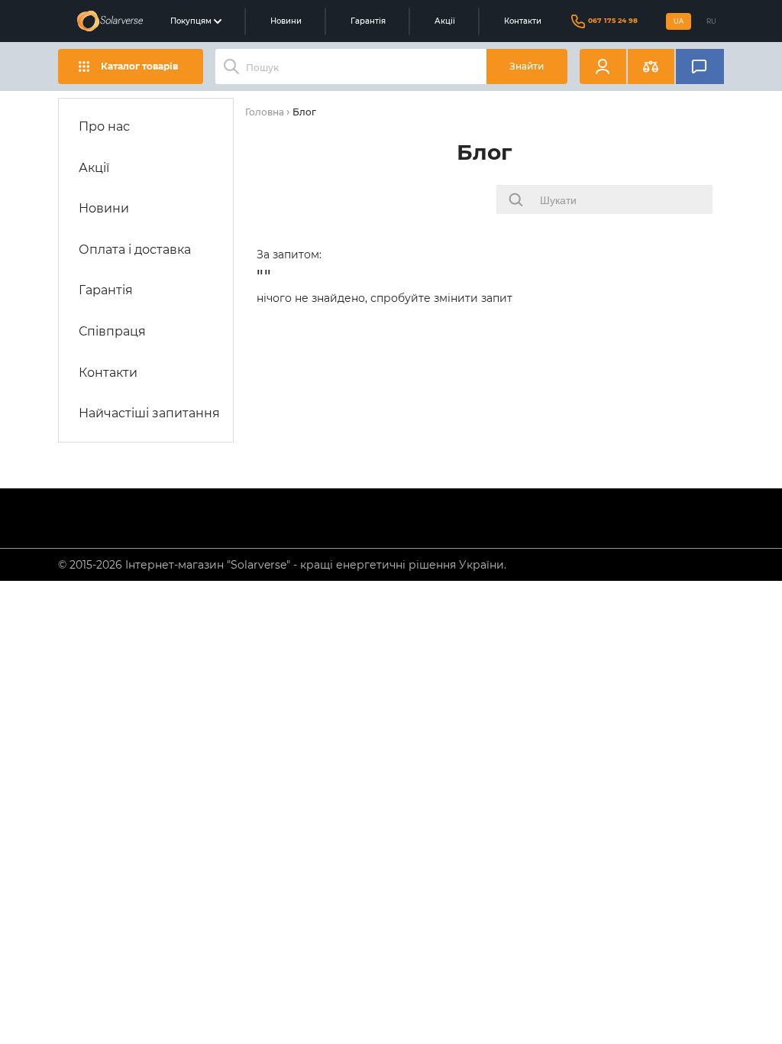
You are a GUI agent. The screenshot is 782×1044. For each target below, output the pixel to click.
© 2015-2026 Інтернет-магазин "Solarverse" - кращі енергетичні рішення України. (282, 565)
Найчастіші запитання (149, 413)
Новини (286, 21)
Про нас (104, 126)
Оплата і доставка (135, 249)
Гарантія (368, 21)
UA (678, 21)
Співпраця (112, 331)
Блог (304, 112)
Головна (264, 112)
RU (711, 21)
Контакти (522, 21)
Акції (445, 21)
